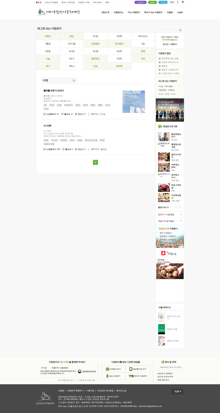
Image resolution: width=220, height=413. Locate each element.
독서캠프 (119, 43)
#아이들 (71, 43)
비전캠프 (95, 43)
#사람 (71, 51)
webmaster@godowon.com (150, 406)
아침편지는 (118, 12)
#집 (45, 105)
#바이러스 (143, 36)
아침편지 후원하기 (75, 391)
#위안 (72, 140)
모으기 (81, 114)
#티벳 (85, 105)
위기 (48, 66)
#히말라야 (69, 105)
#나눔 (160, 86)
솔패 (152, 2)
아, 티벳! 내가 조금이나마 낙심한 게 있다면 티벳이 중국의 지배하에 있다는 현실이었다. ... (64, 133)
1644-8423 (127, 402)
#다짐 (95, 36)
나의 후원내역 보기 (65, 380)
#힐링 (48, 43)
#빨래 (100, 105)
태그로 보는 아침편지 (167, 81)
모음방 (170, 12)
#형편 (93, 105)
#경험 (48, 51)
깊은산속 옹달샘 (51, 2)
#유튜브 (171, 90)
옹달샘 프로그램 (170, 126)
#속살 (46, 109)
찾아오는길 (121, 391)
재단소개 (105, 12)
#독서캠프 (169, 86)
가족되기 (173, 44)
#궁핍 (59, 105)
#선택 (119, 51)
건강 (95, 66)
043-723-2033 (175, 367)
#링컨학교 (162, 90)
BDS (107, 2)
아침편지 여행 (83, 2)
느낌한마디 (53, 114)
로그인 (165, 44)
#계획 (119, 36)
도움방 (61, 391)
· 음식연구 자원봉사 (167, 239)
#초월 (79, 140)
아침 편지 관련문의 (165, 373)
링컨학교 (95, 58)
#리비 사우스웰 (91, 140)
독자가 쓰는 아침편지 (153, 12)
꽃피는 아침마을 (68, 2)
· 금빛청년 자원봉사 (167, 236)
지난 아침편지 (134, 12)
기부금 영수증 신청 (86, 380)
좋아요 (68, 114)
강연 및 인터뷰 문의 (165, 377)
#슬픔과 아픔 (49, 144)
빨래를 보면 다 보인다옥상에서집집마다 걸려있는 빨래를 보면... (58, 98)
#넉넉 (108, 105)
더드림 (163, 2)
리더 (143, 58)
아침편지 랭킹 (164, 53)
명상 (72, 36)
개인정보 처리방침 (105, 391)
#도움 (95, 51)
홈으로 (38, 2)
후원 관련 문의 (163, 380)
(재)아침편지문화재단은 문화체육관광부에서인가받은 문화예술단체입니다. (58, 372)
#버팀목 (64, 140)
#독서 (71, 66)
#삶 (143, 43)
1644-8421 (164, 367)
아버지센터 (97, 2)
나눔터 (180, 12)
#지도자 (54, 140)
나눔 (48, 58)
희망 (143, 51)
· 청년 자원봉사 (165, 233)
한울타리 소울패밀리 (60, 368)
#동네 (78, 105)
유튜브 (48, 36)
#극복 (119, 58)
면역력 (119, 66)
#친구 (71, 58)
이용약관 (90, 391)
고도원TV (140, 2)
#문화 (52, 105)
